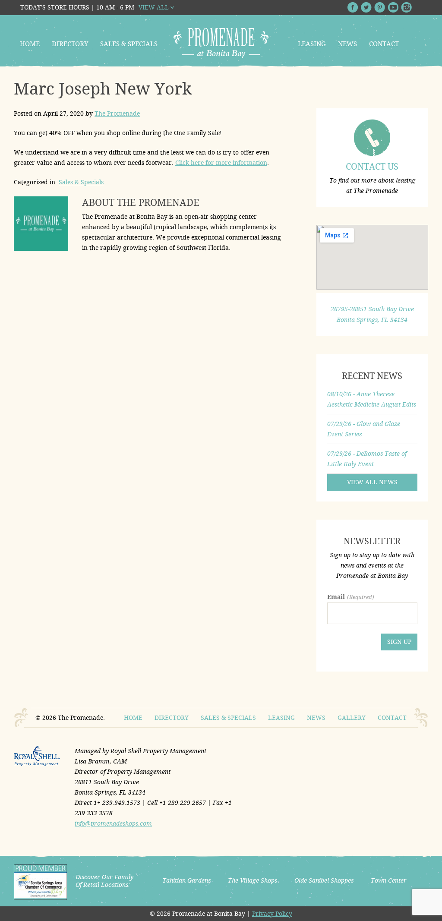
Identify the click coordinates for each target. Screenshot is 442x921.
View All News (372, 482)
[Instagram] (406, 7)
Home (30, 44)
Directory (70, 44)
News (347, 44)
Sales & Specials (129, 44)
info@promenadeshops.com (113, 823)
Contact (384, 44)
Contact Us (372, 166)
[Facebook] (352, 7)
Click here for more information (221, 162)
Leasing (312, 44)
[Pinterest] (379, 7)
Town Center (389, 880)
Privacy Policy (272, 913)
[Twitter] (366, 7)
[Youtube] (393, 7)
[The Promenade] (221, 43)
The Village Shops (252, 880)
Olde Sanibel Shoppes (324, 880)
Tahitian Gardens (186, 880)
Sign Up (399, 641)
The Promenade (117, 113)
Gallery (352, 717)
